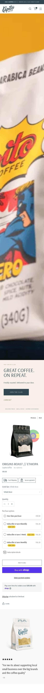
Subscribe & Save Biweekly (17, 525)
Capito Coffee (7, 467)
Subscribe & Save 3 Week (20, 534)
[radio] (5, 516)
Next (40, 418)
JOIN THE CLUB (16, 392)
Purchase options (8, 511)
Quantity (5, 499)
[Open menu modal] (40, 8)
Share (7, 604)
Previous (33, 418)
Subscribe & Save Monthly (17, 543)
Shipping (5, 596)
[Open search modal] (30, 8)
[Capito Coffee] (8, 9)
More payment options (22, 578)
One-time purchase (14, 516)
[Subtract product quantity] (4, 504)
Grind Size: (10, 487)
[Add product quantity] (12, 504)
